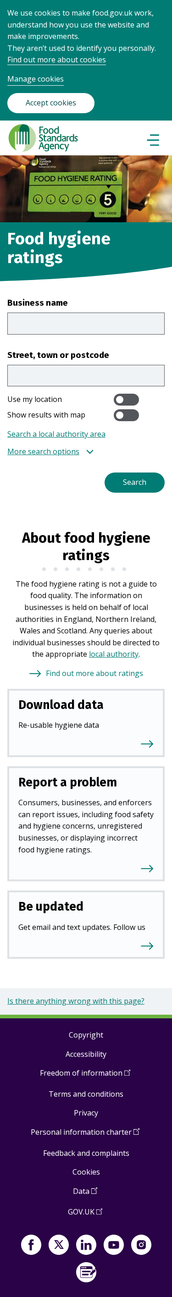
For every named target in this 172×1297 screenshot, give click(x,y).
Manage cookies (35, 79)
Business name (37, 302)
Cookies (86, 1172)
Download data (61, 705)
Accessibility (86, 1054)
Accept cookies (51, 103)
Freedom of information (85, 1076)
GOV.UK (85, 1215)
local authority (114, 654)
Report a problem (67, 782)
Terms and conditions (86, 1094)
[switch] (126, 400)
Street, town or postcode (58, 355)
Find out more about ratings (94, 673)
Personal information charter (85, 1135)
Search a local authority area (56, 434)
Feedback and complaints (86, 1153)
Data (85, 1194)
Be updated (50, 906)
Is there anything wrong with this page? (75, 1001)
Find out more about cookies (56, 60)
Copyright (86, 1035)
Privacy (86, 1113)
